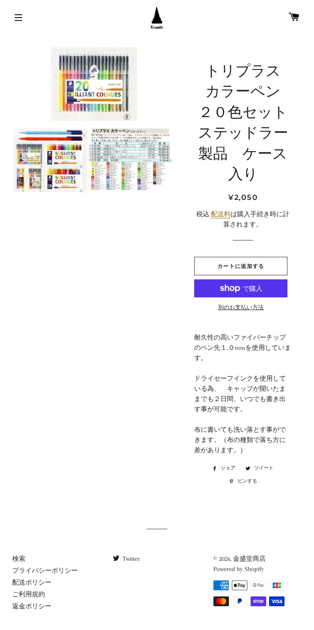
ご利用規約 (28, 594)
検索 (18, 558)
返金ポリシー (32, 606)
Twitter (130, 558)
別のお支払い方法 (241, 307)
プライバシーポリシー (45, 570)
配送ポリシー (32, 582)
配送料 (221, 214)
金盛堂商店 (249, 558)
